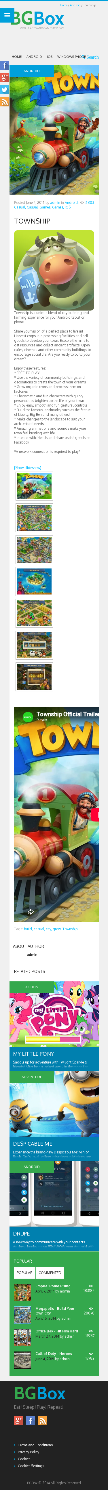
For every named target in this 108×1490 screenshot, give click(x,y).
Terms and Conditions (35, 1445)
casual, (39, 929)
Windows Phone (71, 57)
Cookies (24, 1459)
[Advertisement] (59, 40)
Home (63, 5)
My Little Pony (33, 1053)
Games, (45, 207)
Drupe (21, 1233)
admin (55, 202)
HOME (17, 57)
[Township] (34, 486)
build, (28, 929)
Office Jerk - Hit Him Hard (56, 1331)
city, (49, 929)
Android (75, 5)
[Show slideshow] (27, 468)
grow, (57, 929)
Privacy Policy (28, 1452)
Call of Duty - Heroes (53, 1353)
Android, (72, 202)
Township (69, 929)
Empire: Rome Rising (53, 1286)
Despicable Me (32, 1143)
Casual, (20, 207)
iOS (49, 57)
